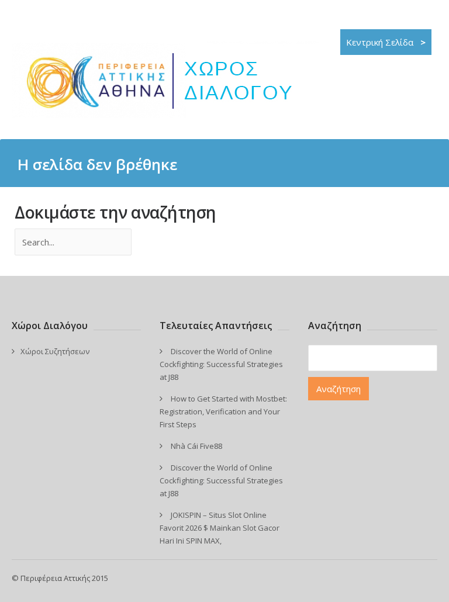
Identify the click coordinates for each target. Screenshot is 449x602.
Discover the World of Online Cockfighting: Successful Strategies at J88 (221, 364)
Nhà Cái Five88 (196, 446)
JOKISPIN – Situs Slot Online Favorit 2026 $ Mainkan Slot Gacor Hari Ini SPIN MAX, (219, 528)
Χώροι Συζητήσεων (54, 351)
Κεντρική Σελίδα (386, 42)
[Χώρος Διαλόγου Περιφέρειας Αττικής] (165, 114)
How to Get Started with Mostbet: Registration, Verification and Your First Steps (223, 411)
